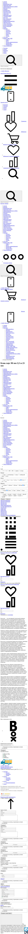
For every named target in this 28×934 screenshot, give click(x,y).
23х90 (14, 494)
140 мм (10, 485)
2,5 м (15, 480)
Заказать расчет (4, 102)
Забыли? (2, 878)
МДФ (7, 41)
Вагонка (5, 2)
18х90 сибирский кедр (6, 505)
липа (4, 474)
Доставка (5, 48)
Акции (4, 51)
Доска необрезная (7, 45)
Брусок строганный (7, 25)
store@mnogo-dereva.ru (6, 73)
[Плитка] (11, 527)
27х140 (19, 494)
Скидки (5, 1)
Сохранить (3, 825)
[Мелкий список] (11, 548)
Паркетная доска (7, 5)
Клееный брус (6, 10)
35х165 (20, 495)
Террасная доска (7, 12)
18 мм (4, 490)
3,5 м (23, 480)
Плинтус (8, 32)
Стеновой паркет (7, 16)
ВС (13, 470)
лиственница (10, 474)
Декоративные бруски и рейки (10, 6)
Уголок (7, 36)
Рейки (7, 34)
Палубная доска (7, 11)
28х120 (24, 494)
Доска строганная (7, 23)
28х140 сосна (4, 504)
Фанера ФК (8, 43)
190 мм (20, 485)
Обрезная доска (6, 22)
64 (9, 614)
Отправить (3, 750)
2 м (12, 480)
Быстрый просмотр (5, 576)
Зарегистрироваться (5, 886)
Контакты (5, 50)
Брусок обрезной (7, 26)
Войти (2, 884)
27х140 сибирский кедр (6, 506)
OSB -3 (7, 39)
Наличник (8, 31)
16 (8, 614)
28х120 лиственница (5, 500)
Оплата (5, 49)
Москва (23, 311)
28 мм (18, 490)
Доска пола (5, 14)
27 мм (14, 490)
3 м (19, 480)
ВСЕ (12, 614)
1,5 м (8, 480)
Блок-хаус (5, 17)
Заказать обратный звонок (7, 766)
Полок (4, 27)
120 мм (5, 485)
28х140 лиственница (5, 501)
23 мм (9, 490)
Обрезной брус (6, 20)
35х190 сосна (4, 514)
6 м (6, 481)
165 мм (15, 485)
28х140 (5, 495)
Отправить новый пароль (6, 913)
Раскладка (8, 33)
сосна (7, 476)
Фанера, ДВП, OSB (7, 38)
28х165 (10, 495)
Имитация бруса (7, 7)
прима (17, 470)
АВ (9, 470)
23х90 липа (3, 509)
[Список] (11, 537)
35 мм (23, 490)
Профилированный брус (9, 21)
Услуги (5, 53)
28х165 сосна (4, 511)
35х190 (3, 497)
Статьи (7, 780)
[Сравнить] (11, 575)
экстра (21, 470)
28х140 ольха (4, 502)
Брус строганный (7, 18)
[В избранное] (11, 564)
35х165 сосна (4, 512)
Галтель (8, 29)
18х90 (4, 494)
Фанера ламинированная (12, 42)
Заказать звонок (7, 289)
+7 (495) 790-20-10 (5, 71)
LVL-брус (5, 37)
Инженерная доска (7, 4)
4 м (2, 481)
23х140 (9, 494)
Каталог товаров (4, 203)
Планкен (5, 9)
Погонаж (5, 28)
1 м (4, 480)
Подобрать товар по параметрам (8, 515)
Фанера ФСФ (9, 44)
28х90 (15, 495)
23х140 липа (3, 507)
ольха (16, 474)
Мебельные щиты (7, 15)
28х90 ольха (3, 510)
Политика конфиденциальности (8, 797)
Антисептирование (10, 782)
